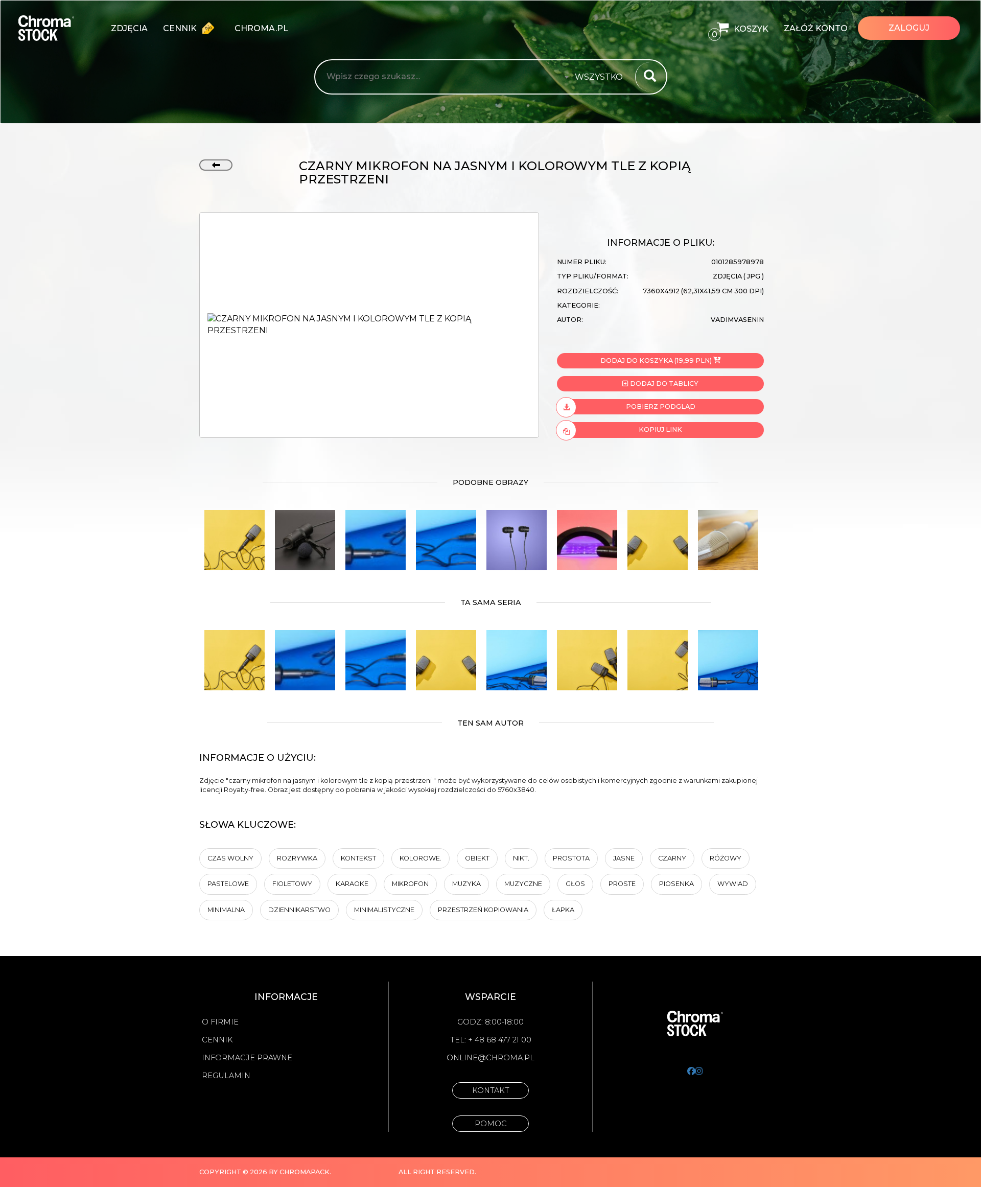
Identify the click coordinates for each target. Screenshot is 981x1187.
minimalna (226, 910)
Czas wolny (230, 858)
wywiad (732, 884)
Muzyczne (523, 884)
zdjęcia (129, 28)
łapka (563, 910)
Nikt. (521, 858)
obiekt (477, 858)
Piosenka (676, 884)
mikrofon (410, 884)
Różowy (725, 858)
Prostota (571, 858)
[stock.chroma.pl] (57, 28)
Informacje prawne (247, 1057)
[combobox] (602, 77)
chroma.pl (261, 28)
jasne (624, 858)
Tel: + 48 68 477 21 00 (490, 1039)
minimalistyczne (384, 910)
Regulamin (226, 1075)
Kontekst (358, 858)
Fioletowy (292, 884)
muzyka (466, 884)
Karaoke (352, 884)
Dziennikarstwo (299, 910)
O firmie (220, 1022)
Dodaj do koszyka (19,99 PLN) (656, 360)
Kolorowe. (420, 858)
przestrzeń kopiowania (483, 910)
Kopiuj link (660, 429)
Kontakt (490, 1090)
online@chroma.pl (490, 1057)
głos (575, 884)
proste (622, 884)
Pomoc (491, 1123)
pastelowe (228, 884)
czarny (672, 858)
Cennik (181, 28)
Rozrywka (297, 858)
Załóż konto (816, 28)
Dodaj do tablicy (663, 383)
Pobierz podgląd (660, 406)
